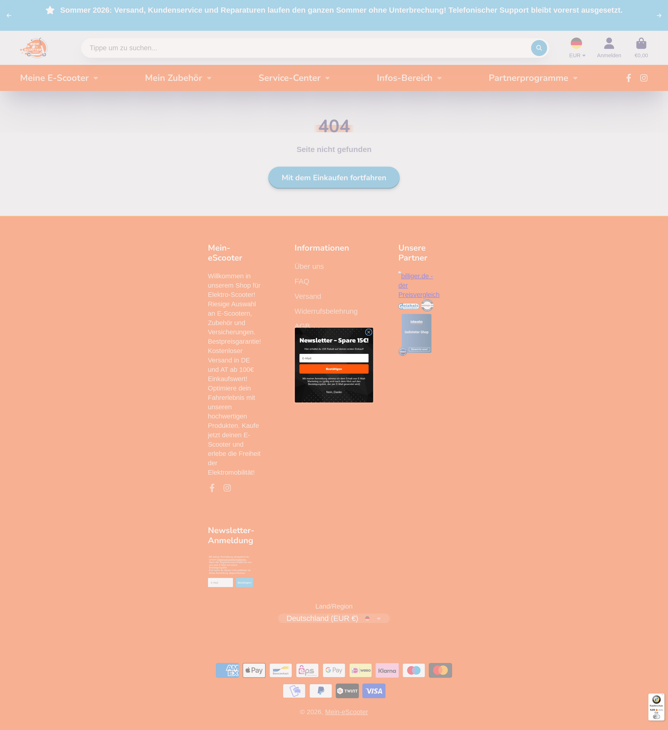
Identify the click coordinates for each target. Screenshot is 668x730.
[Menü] (662, 695)
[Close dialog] (369, 332)
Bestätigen (334, 368)
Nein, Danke (334, 392)
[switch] (656, 717)
